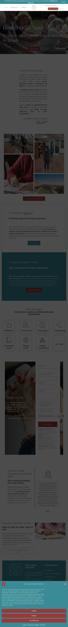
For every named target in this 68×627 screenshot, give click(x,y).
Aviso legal (42, 624)
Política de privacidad (7, 605)
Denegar (34, 615)
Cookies (25, 624)
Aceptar (34, 611)
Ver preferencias (34, 620)
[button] (65, 584)
